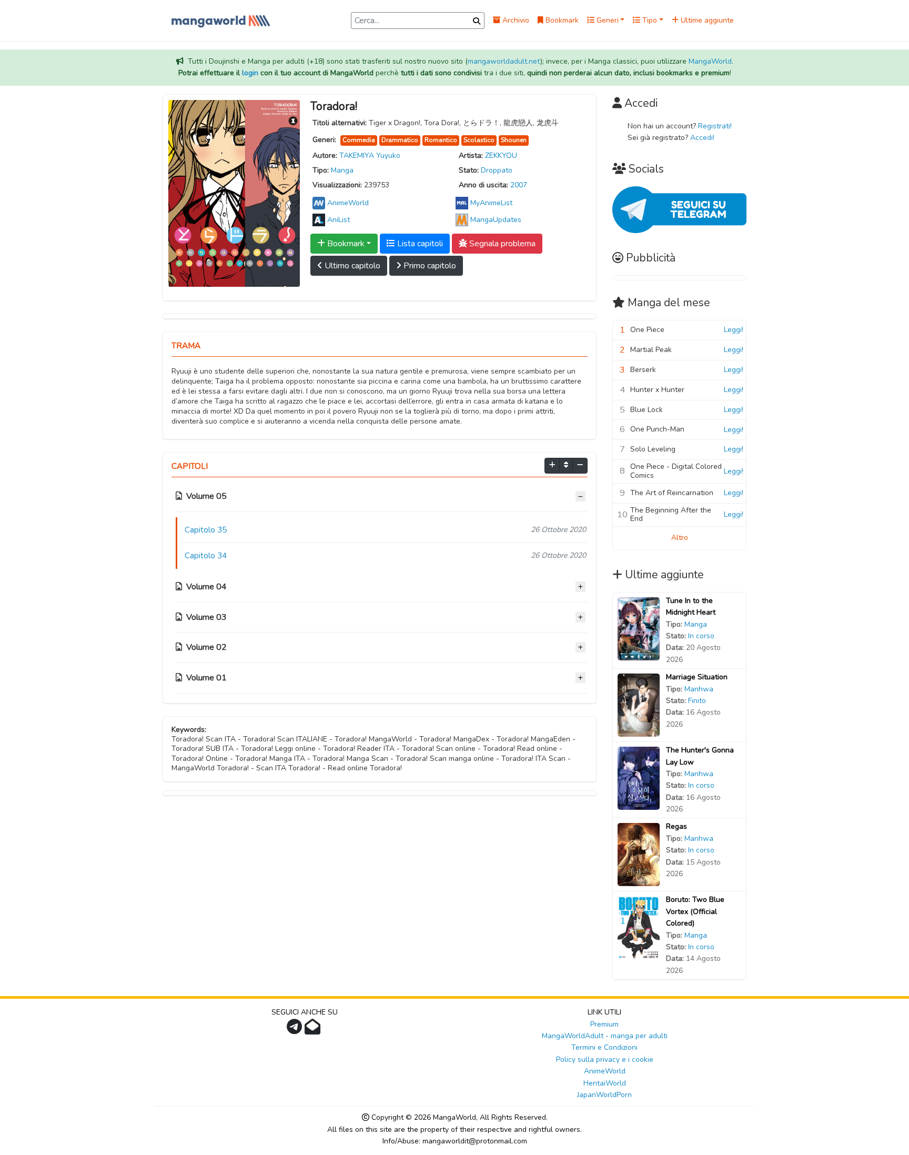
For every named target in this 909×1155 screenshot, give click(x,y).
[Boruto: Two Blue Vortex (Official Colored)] (638, 927)
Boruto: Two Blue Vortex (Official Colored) (695, 911)
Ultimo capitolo (351, 266)
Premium (604, 1024)
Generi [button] (606, 20)
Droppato (496, 170)
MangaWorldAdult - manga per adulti (605, 1036)
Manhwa (698, 689)
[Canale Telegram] (296, 1030)
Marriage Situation (697, 677)
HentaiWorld (604, 1083)
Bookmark (561, 20)
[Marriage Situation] (638, 705)
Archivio (514, 20)
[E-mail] (314, 1030)
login (250, 73)
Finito (697, 701)
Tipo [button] (648, 20)
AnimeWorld (604, 1071)
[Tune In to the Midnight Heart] (638, 628)
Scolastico (478, 140)
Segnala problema (501, 243)
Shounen (514, 140)
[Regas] (638, 854)
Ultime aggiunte (706, 20)
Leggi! (733, 330)
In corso (701, 636)
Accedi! (702, 138)
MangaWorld (710, 61)
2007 (518, 185)
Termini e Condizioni (604, 1047)
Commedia (358, 140)
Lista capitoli (419, 243)
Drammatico (399, 140)
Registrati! (715, 126)
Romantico (441, 140)
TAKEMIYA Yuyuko (369, 155)
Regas (676, 826)
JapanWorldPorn (604, 1095)
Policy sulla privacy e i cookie (604, 1059)
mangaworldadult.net (504, 61)
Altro (679, 538)
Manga (342, 170)
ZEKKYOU (501, 155)
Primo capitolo (428, 266)
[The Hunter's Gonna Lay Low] (638, 778)
